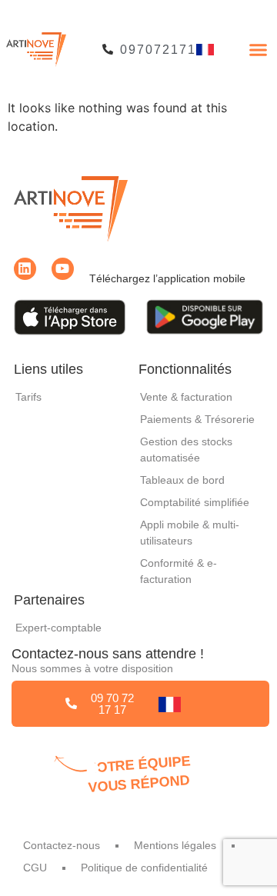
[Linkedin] (25, 269)
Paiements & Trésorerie (197, 419)
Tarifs (28, 397)
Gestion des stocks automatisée (186, 449)
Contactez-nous (61, 845)
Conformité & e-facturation (178, 571)
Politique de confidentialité (144, 867)
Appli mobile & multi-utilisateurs (189, 532)
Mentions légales (175, 845)
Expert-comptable (58, 627)
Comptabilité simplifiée (194, 502)
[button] (258, 49)
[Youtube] (63, 269)
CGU (35, 867)
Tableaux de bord (182, 480)
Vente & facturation (186, 397)
